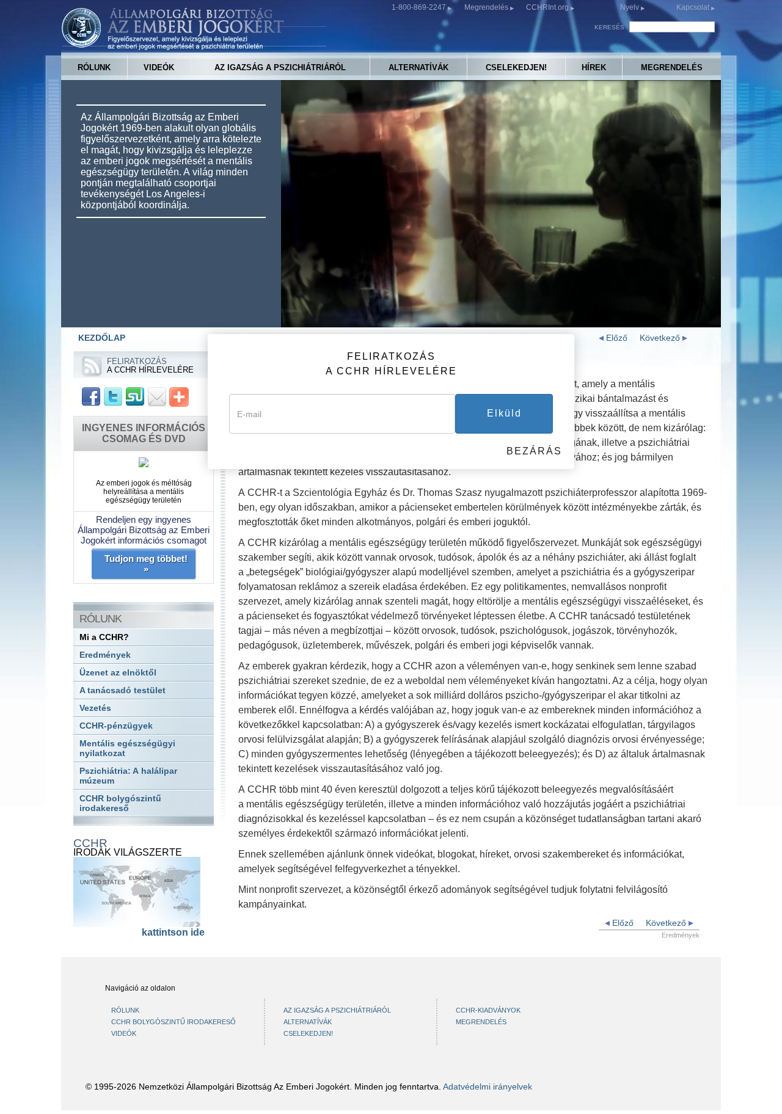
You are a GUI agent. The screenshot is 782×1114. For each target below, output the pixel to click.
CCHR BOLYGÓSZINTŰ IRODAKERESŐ (173, 1021)
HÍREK (594, 67)
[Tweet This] (113, 396)
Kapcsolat (693, 7)
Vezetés (95, 708)
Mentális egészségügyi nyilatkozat (127, 748)
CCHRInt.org (548, 7)
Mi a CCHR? (104, 637)
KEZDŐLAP (101, 338)
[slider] (500, 318)
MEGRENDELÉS (672, 67)
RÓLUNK (94, 67)
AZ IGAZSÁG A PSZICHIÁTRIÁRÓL (280, 67)
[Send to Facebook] (91, 396)
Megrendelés (487, 7)
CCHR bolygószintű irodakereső (120, 803)
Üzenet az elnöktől (117, 672)
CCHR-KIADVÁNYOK (488, 1010)
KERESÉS (609, 27)
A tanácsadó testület (122, 690)
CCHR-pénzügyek (116, 725)
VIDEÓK (159, 67)
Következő (661, 338)
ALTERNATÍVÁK (418, 67)
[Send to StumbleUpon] (135, 396)
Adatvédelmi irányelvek (487, 1086)
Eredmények (105, 655)
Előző (615, 338)
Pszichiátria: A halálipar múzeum (128, 775)
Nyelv (629, 7)
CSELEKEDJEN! (516, 67)
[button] (317, 318)
